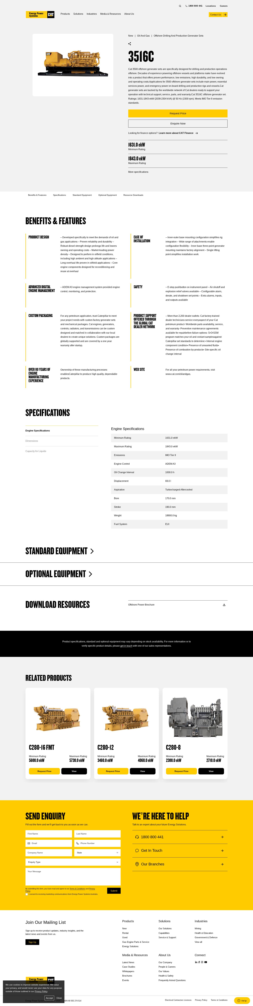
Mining (198, 928)
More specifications (138, 172)
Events (125, 980)
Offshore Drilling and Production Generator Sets (178, 35)
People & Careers (167, 966)
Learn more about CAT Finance (176, 133)
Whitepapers (128, 971)
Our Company (165, 962)
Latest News (128, 962)
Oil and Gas (143, 35)
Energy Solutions (130, 946)
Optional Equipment (107, 195)
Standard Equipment (82, 195)
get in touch (126, 646)
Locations (211, 6)
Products (65, 14)
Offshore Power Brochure (141, 604)
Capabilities (164, 933)
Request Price (44, 771)
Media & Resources (110, 14)
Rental (125, 933)
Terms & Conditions (77, 889)
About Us (129, 14)
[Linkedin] (196, 962)
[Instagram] (202, 962)
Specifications (59, 195)
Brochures (127, 975)
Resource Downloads (133, 195)
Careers (224, 6)
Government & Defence (206, 937)
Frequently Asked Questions (172, 980)
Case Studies (128, 966)
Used (124, 937)
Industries (92, 14)
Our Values (164, 971)
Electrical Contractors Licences (178, 1000)
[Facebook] (199, 962)
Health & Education (204, 933)
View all (198, 942)
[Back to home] (40, 14)
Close (59, 998)
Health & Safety (166, 975)
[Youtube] (205, 962)
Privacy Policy (41, 991)
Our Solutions (165, 928)
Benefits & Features (37, 195)
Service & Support (167, 937)
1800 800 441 (195, 6)
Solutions (78, 14)
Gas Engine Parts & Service (135, 942)
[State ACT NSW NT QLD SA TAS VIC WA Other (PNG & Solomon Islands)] (97, 852)
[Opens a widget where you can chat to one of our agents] (242, 1001)
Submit (114, 890)
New (130, 35)
